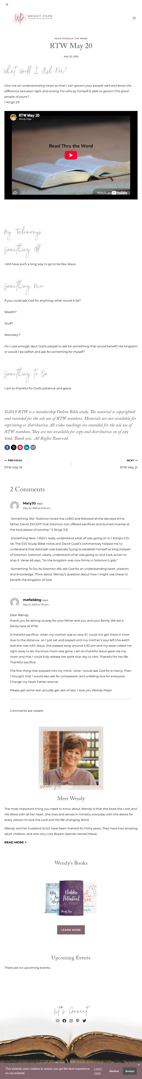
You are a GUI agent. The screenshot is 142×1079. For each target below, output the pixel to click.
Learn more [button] (98, 1071)
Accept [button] (129, 1071)
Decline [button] (114, 1071)
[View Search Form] (7, 4)
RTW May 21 (129, 464)
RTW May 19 (13, 464)
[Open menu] (134, 18)
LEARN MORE (71, 930)
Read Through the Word (71, 38)
